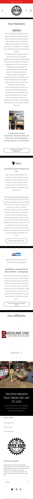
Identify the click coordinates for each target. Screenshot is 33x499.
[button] (2, 10)
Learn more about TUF (16, 241)
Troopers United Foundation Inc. (18, 197)
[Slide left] (12, 357)
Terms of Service (9, 431)
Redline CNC (15, 353)
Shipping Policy (9, 422)
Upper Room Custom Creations (14, 498)
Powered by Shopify (24, 498)
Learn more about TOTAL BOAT (16, 304)
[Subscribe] (27, 482)
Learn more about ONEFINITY (16, 150)
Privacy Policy (8, 427)
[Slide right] (21, 357)
